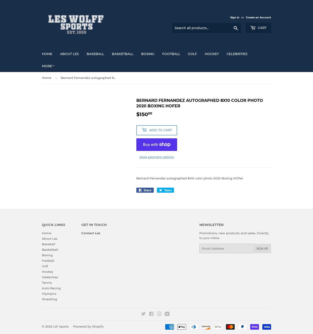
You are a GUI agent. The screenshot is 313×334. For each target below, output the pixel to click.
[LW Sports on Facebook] (151, 314)
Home (47, 54)
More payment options (157, 157)
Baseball (95, 54)
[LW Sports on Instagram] (159, 314)
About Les (69, 54)
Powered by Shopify (88, 326)
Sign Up (262, 248)
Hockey (212, 54)
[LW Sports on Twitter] (143, 314)
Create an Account (258, 17)
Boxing (147, 54)
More (47, 66)
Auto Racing (51, 288)
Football (171, 54)
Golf (192, 54)
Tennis (47, 282)
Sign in (234, 17)
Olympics (49, 293)
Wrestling (49, 299)
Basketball (122, 54)
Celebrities (237, 54)
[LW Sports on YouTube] (167, 314)
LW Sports (61, 326)
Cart (261, 28)
